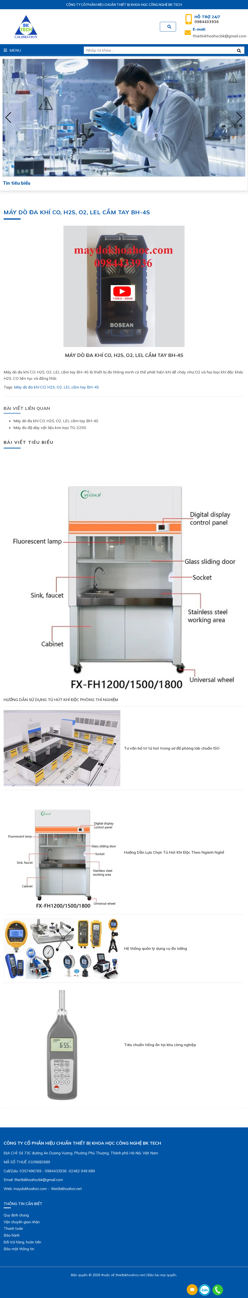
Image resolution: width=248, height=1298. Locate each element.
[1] (169, 27)
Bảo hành (12, 1235)
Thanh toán (13, 1228)
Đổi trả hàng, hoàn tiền (22, 1242)
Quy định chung (16, 1215)
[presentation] (8, 118)
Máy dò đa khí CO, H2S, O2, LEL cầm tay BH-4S (56, 387)
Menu (15, 50)
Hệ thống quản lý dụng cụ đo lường (155, 948)
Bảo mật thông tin (19, 1249)
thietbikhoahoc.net (130, 1275)
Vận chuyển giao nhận (22, 1222)
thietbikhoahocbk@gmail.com (219, 32)
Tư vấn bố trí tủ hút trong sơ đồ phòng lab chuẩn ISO (172, 748)
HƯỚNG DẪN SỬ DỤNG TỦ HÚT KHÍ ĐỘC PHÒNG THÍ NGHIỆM (61, 699)
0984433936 (207, 19)
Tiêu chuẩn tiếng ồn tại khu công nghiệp (160, 1044)
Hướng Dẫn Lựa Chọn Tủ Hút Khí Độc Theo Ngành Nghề (174, 852)
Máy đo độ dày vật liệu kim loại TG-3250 (49, 427)
